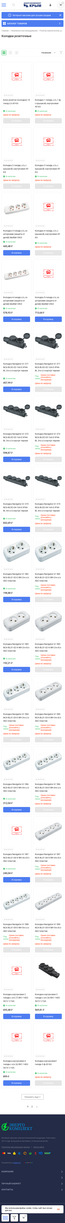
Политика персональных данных (16, 1147)
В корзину (17, 121)
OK (58, 1209)
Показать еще (31, 1097)
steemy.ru (17, 1163)
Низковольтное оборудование (24, 31)
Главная (5, 31)
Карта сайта (38, 1147)
